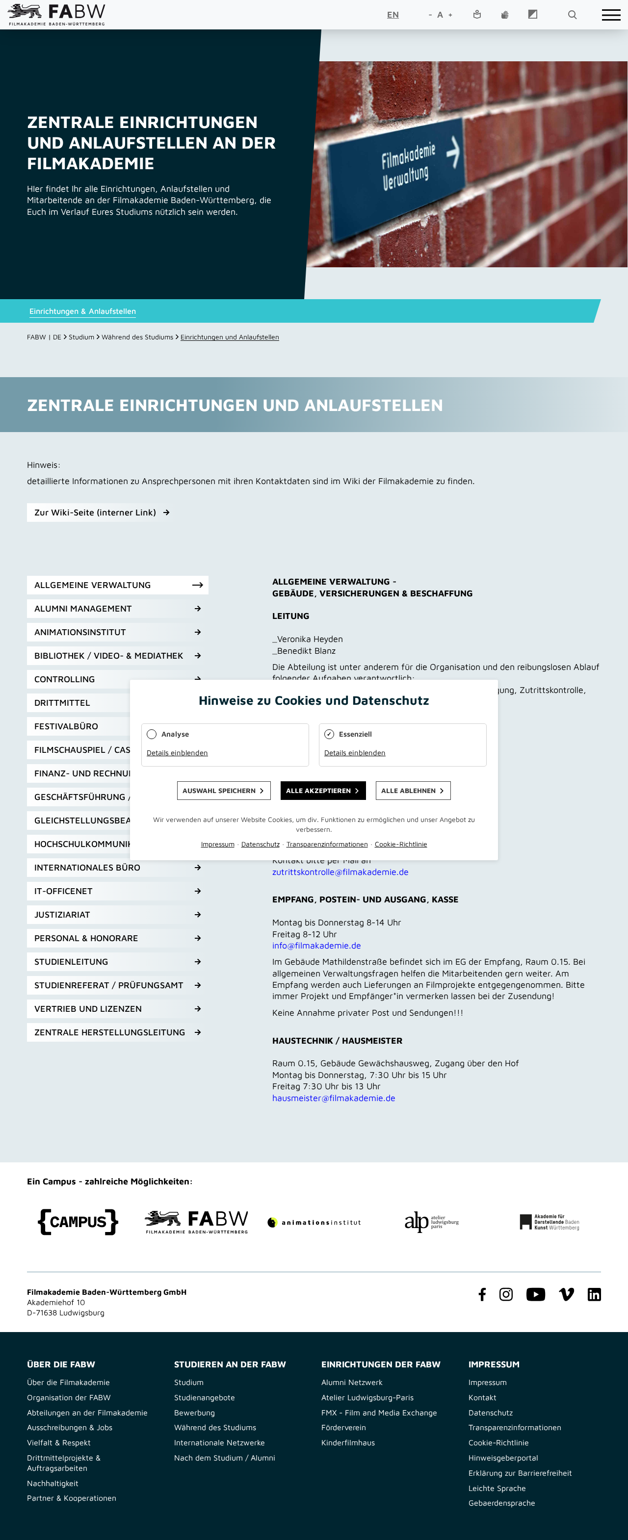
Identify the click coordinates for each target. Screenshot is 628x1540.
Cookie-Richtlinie (499, 1442)
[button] (118, 585)
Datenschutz (491, 1412)
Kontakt (483, 1397)
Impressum (488, 1382)
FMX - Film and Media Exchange (379, 1412)
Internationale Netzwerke (219, 1442)
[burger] (611, 15)
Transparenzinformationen (515, 1427)
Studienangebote (204, 1397)
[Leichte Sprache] (476, 15)
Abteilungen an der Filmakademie (87, 1412)
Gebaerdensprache (502, 1502)
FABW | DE (44, 337)
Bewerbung (194, 1412)
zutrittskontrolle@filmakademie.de (340, 872)
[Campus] (78, 1222)
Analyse (175, 734)
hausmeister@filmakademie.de (333, 1098)
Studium (81, 337)
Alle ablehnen (408, 790)
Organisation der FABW (69, 1397)
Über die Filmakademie (68, 1382)
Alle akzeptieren (318, 790)
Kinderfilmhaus (348, 1442)
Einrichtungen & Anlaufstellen (82, 311)
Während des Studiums (137, 337)
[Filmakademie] (196, 1222)
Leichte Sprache (497, 1488)
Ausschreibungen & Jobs (69, 1427)
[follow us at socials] (480, 1295)
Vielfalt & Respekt (59, 1442)
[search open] (572, 15)
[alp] (432, 1222)
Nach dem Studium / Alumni (224, 1457)
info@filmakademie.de (316, 945)
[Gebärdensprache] (505, 15)
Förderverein (343, 1427)
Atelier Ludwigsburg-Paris (367, 1397)
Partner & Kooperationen (71, 1497)
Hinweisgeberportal (503, 1457)
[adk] (549, 1222)
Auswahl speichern (219, 790)
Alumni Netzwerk (352, 1382)
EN (393, 14)
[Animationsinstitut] (314, 1222)
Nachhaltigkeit (52, 1483)
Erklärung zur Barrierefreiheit (520, 1472)
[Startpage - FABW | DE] (56, 14)
